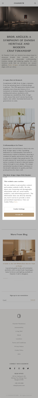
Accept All (19, 214)
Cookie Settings (19, 209)
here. (16, 202)
